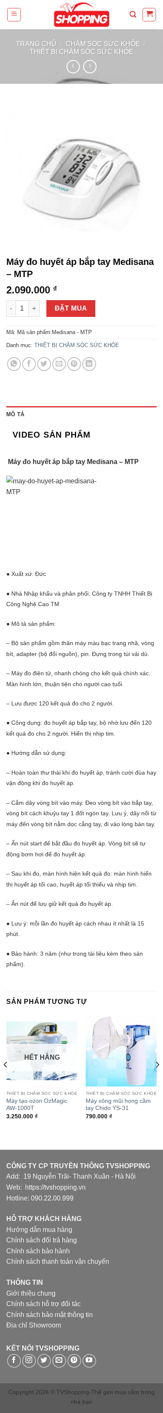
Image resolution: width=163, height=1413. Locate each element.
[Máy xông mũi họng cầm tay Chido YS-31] (121, 1050)
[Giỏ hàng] (149, 14)
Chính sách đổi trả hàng (41, 1240)
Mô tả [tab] (15, 414)
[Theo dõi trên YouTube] (89, 1361)
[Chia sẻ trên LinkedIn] (89, 364)
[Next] (157, 1081)
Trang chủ (36, 43)
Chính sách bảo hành (38, 1251)
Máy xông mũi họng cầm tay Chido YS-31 (118, 1105)
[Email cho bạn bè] (59, 364)
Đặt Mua (71, 308)
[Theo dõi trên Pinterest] (74, 1361)
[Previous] (6, 1081)
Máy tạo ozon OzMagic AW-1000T (36, 1105)
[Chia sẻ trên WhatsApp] (14, 364)
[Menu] (14, 14)
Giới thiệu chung (31, 1293)
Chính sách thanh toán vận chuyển (57, 1261)
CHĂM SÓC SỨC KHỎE (103, 43)
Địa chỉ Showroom (33, 1325)
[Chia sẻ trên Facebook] (29, 364)
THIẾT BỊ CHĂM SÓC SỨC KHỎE (81, 51)
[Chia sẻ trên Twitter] (44, 364)
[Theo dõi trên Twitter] (44, 1361)
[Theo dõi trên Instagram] (29, 1361)
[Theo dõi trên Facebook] (14, 1361)
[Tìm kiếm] (133, 14)
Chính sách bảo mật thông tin (49, 1314)
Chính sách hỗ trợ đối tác (43, 1303)
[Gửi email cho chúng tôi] (59, 1361)
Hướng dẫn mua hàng (39, 1229)
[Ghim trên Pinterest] (74, 364)
